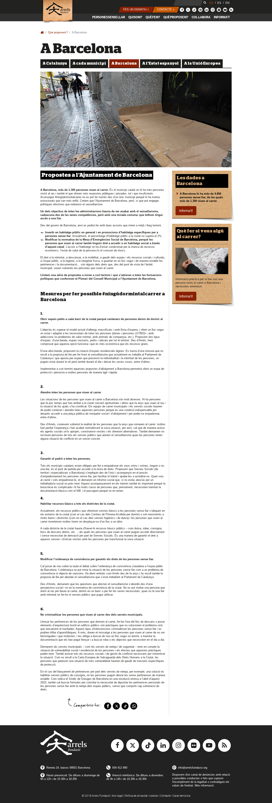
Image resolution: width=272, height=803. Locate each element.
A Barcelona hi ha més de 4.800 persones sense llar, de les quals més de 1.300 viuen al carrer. (201, 197)
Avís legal (117, 796)
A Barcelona (124, 63)
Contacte (165, 796)
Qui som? (135, 17)
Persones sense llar (108, 17)
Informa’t (222, 17)
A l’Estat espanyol (160, 63)
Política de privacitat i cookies (141, 796)
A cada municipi (89, 63)
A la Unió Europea (202, 63)
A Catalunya (54, 63)
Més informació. (204, 785)
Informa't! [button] (186, 210)
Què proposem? (175, 17)
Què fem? (153, 17)
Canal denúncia (181, 796)
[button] (136, 10)
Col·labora (201, 17)
